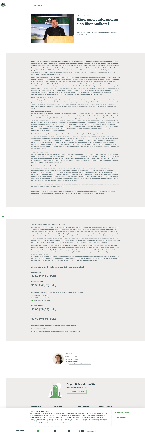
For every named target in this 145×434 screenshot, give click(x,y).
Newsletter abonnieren (76, 391)
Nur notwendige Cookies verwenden (122, 422)
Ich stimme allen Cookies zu (122, 412)
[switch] (54, 431)
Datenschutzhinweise (36, 426)
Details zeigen (90, 431)
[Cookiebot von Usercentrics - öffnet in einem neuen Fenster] (20, 431)
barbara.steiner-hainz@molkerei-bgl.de (80, 364)
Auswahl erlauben (122, 417)
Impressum (60, 426)
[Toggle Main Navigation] (3, 217)
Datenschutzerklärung (61, 422)
